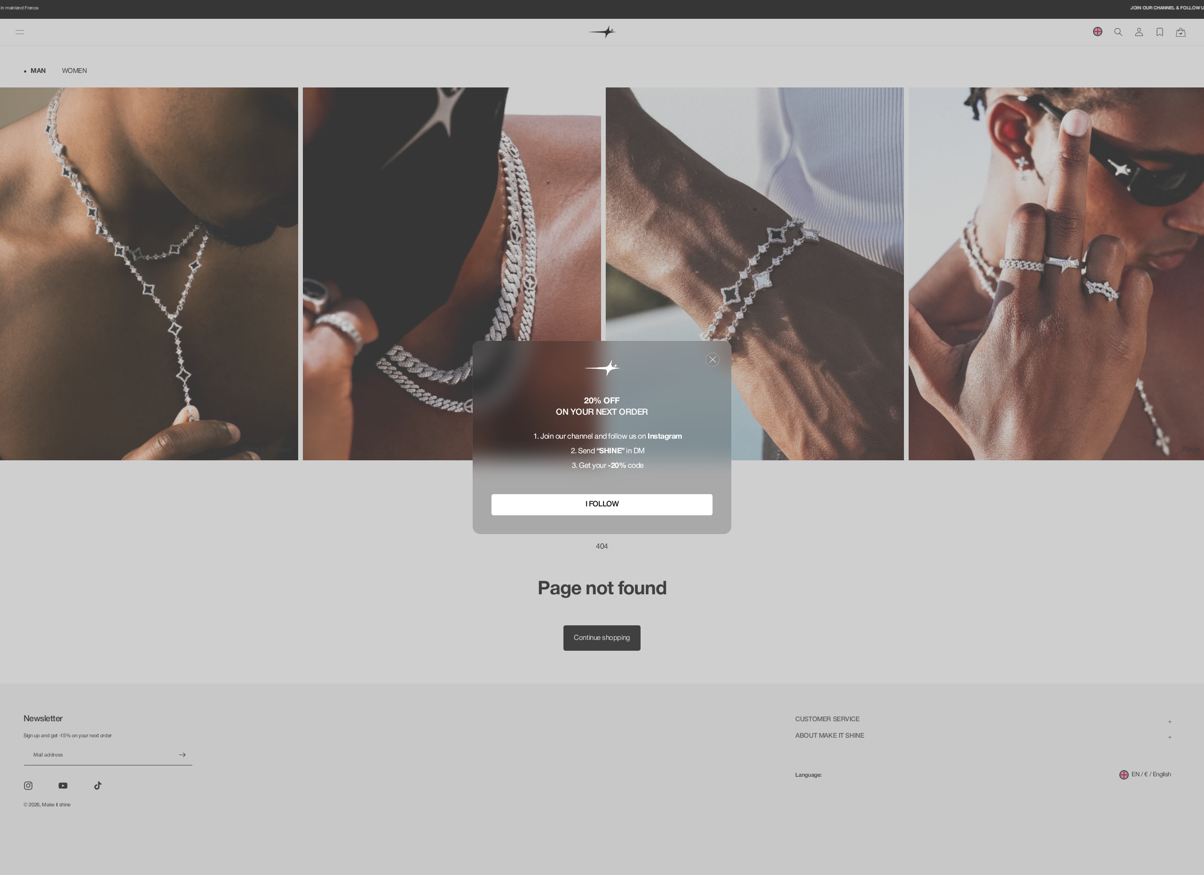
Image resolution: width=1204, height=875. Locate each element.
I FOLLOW (602, 504)
